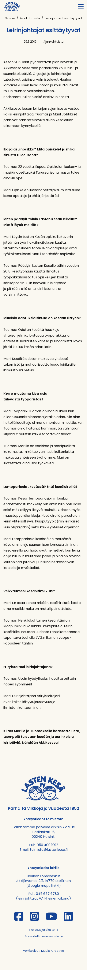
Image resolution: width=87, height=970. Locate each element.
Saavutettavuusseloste (42, 936)
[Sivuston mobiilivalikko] (80, 6)
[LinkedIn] (68, 919)
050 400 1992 (47, 844)
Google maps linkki (43, 885)
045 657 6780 (47, 893)
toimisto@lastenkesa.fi (49, 849)
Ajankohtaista (30, 18)
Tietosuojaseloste (42, 930)
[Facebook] (18, 919)
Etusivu (10, 18)
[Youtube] (51, 919)
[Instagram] (34, 919)
